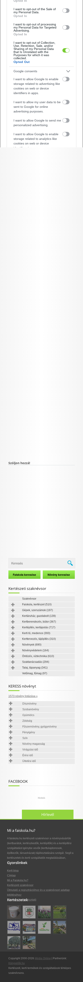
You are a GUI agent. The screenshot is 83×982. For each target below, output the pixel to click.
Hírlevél (47, 814)
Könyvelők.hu (16, 963)
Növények (31, 644)
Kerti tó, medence (36, 633)
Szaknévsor (29, 598)
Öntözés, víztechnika (38, 656)
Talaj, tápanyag (35, 667)
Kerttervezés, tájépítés (39, 638)
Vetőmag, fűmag (34, 673)
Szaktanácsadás (35, 661)
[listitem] (41, 71)
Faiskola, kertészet (37, 604)
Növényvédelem (35, 650)
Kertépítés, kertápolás (38, 627)
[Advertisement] (41, 294)
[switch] (65, 10)
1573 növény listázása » (23, 696)
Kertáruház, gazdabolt (39, 615)
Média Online (43, 958)
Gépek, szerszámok (37, 610)
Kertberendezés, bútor (39, 621)
